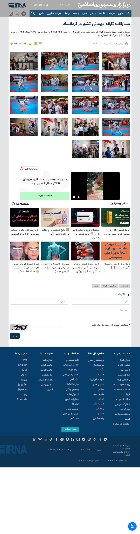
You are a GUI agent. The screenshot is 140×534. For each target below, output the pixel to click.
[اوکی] (45, 439)
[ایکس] (100, 439)
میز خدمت (125, 409)
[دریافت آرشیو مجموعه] (30, 44)
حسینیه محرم (72, 409)
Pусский (22, 390)
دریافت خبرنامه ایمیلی (122, 416)
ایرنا (104, 5)
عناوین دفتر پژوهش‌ (98, 406)
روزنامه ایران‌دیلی (45, 380)
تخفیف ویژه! (45, 195)
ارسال (14, 336)
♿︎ (132, 526)
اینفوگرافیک (73, 394)
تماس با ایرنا (124, 365)
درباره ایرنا (125, 360)
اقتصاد (101, 14)
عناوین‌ (121, 14)
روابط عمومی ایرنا (121, 385)
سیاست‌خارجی (54, 14)
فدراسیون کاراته (109, 286)
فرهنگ (67, 14)
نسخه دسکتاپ (70, 429)
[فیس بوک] (56, 439)
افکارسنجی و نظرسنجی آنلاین (71, 362)
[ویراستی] (62, 439)
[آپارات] (89, 439)
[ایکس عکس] (18, 14)
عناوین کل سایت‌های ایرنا (97, 377)
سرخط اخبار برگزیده (98, 367)
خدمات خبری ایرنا (121, 424)
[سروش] (67, 439)
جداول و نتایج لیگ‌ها (72, 401)
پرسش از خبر (72, 389)
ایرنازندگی (48, 360)
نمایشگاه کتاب (72, 384)
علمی (41, 14)
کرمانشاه (124, 286)
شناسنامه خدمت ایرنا (122, 392)
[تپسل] (21, 169)
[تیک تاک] (51, 439)
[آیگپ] (78, 439)
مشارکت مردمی (122, 404)
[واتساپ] (34, 439)
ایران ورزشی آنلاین (47, 387)
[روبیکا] (94, 439)
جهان (84, 14)
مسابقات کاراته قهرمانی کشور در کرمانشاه (96, 24)
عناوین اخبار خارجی (98, 396)
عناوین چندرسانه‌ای (98, 416)
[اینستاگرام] (11, 14)
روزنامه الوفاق (46, 370)
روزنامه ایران (47, 365)
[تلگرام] (24, 14)
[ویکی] (40, 439)
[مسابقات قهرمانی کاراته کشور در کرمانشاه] (116, 61)
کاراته (96, 286)
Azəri (24, 375)
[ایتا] (73, 439)
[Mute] (79, 197)
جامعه (76, 14)
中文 (25, 360)
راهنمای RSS (123, 380)
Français (22, 400)
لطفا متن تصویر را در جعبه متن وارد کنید (111, 325)
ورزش (93, 14)
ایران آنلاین (47, 375)
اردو (25, 395)
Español (22, 385)
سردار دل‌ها (73, 370)
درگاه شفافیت (123, 399)
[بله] (83, 439)
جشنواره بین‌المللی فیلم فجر (70, 377)
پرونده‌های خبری (96, 360)
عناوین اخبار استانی (98, 386)
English (22, 365)
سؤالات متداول (123, 375)
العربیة (24, 370)
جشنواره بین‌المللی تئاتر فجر (70, 416)
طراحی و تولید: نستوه (121, 454)
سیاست (111, 14)
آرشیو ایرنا (125, 370)
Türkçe (23, 380)
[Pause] (74, 197)
